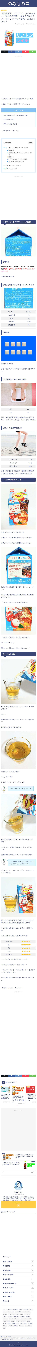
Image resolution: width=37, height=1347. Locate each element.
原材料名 (11, 150)
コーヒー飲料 (19, 1274)
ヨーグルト (23, 1321)
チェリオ (11, 1318)
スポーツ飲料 (19, 1288)
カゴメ (29, 1311)
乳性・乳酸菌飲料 (19, 1283)
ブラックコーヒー (23, 1318)
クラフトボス (15, 1314)
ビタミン (16, 1318)
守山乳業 (30, 1323)
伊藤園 (13, 1323)
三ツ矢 (28, 1321)
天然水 (25, 1323)
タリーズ (28, 1316)
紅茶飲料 (4, 10)
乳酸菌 (9, 1323)
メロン (18, 1321)
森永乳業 (5, 987)
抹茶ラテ (5, 1325)
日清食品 (10, 1325)
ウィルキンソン (11, 1311)
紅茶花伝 (29, 1325)
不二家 (4, 1323)
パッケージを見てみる (14, 165)
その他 (19, 1301)
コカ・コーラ (27, 1314)
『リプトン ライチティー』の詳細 (17, 147)
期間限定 (15, 1325)
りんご (31, 1309)
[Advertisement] (18, 76)
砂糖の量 (11, 157)
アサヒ (4, 1311)
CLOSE (30, 142)
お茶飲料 (19, 1266)
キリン (10, 1314)
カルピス (5, 1314)
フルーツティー (19, 987)
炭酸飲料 (19, 1279)
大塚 (17, 1323)
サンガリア (10, 1316)
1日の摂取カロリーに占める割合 (18, 159)
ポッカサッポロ (6, 1321)
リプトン (11, 987)
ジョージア (22, 1316)
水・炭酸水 (19, 1296)
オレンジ (24, 1311)
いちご (4, 1309)
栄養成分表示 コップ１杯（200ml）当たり (20, 153)
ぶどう (20, 1309)
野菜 (4, 1328)
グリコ (21, 1314)
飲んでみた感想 (12, 168)
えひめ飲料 (15, 1309)
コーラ (4, 1316)
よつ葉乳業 (26, 1309)
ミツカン (13, 1321)
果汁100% (21, 1325)
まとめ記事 (19, 1261)
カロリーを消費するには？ (16, 161)
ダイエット (5, 1318)
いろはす (9, 1309)
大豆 (21, 1323)
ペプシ (30, 1318)
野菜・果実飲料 (19, 1292)
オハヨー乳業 (18, 1311)
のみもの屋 (18, 3)
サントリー (16, 1316)
